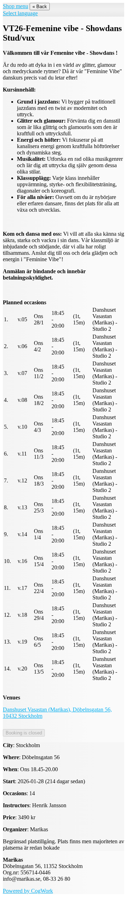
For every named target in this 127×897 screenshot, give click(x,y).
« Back (39, 6)
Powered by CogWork (28, 891)
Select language (20, 13)
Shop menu (15, 6)
